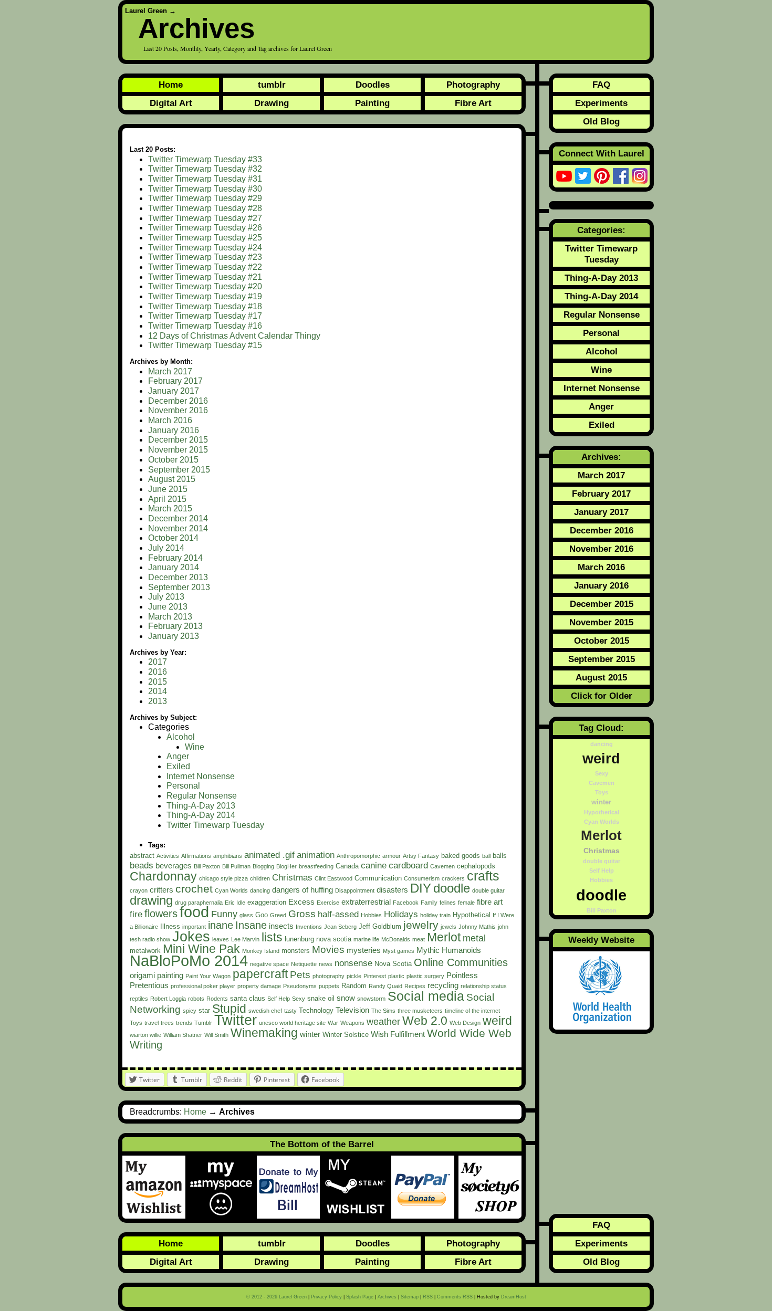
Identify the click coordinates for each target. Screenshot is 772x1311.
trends (184, 1023)
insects (281, 925)
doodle (451, 888)
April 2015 (167, 499)
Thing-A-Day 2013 (200, 805)
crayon (139, 890)
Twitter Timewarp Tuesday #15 (205, 345)
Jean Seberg (340, 927)
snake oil (321, 998)
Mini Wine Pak (201, 949)
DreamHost (513, 1296)
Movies (328, 949)
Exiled (178, 766)
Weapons (352, 1023)
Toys (136, 1023)
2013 (157, 701)
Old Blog (601, 121)
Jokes (191, 937)
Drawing (271, 103)
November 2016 (178, 410)
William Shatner (182, 1035)
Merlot (444, 937)
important (194, 927)
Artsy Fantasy (421, 856)
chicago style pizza (223, 878)
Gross (302, 913)
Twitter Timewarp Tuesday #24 (205, 247)
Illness (170, 926)
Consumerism (422, 878)
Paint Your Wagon (208, 976)
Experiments (601, 103)
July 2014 (166, 547)
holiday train (435, 915)
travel (151, 1023)
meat (418, 939)
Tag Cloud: (601, 727)
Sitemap (410, 1296)
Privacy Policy (326, 1296)
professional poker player (203, 986)
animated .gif (269, 855)
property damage (259, 986)
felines (448, 902)
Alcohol (180, 736)
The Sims (383, 1011)
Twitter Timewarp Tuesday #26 (205, 227)
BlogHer (286, 866)
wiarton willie (145, 1035)
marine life (366, 939)
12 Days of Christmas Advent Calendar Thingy (234, 335)
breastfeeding (316, 866)
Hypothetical (472, 915)
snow (346, 997)
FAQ (601, 84)
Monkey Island (260, 951)
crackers (453, 878)
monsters (295, 951)
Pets (300, 974)
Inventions (309, 927)
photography (328, 976)
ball (486, 856)
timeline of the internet (472, 1011)
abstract (142, 855)
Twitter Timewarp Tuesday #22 (205, 267)
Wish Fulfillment (398, 1034)
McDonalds (395, 939)
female (466, 902)
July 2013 (166, 596)
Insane (251, 925)
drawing (151, 900)
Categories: (601, 230)
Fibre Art (473, 103)
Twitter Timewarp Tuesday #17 (205, 315)
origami (142, 975)
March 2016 (170, 420)
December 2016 (178, 400)
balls (500, 855)
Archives (387, 1296)
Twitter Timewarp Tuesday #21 (205, 276)
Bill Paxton (207, 866)
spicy (189, 1011)
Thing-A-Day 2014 (200, 815)
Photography (473, 84)
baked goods (460, 855)
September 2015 (179, 469)
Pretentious (149, 985)
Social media (426, 996)
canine (374, 865)
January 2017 (173, 390)
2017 (157, 661)
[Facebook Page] (621, 176)
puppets (329, 986)
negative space (269, 964)
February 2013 (175, 626)
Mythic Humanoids (448, 950)
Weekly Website (601, 940)
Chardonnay (163, 876)
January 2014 (173, 567)
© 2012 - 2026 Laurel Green (276, 1296)
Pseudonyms (300, 986)
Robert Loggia (168, 998)
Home (171, 84)
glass (246, 915)
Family (429, 902)
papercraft (260, 974)
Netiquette (304, 964)
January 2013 (173, 636)
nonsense (353, 963)
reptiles (139, 998)
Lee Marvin (245, 939)
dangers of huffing (302, 889)
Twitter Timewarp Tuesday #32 (205, 168)
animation (316, 855)
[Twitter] (583, 176)
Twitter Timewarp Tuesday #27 (205, 218)
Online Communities (461, 962)
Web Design (465, 1023)
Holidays (401, 914)
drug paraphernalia (199, 902)
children (260, 878)
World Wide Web (469, 1033)
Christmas (292, 878)
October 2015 (173, 459)
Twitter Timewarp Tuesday (215, 825)
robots (196, 998)
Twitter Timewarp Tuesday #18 (205, 306)
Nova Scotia (393, 964)
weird (497, 1020)
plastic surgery (425, 976)
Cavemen (442, 866)
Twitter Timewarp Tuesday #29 (205, 198)
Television (352, 1009)
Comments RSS (455, 1296)
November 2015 (178, 449)
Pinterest (374, 976)
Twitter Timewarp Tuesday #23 (205, 257)
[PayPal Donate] (424, 1187)
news (325, 964)
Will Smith (216, 1035)
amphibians (227, 856)
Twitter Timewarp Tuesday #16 (205, 325)
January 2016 (173, 430)
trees (167, 1023)
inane (220, 925)
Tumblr (203, 1023)
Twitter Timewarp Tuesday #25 (205, 237)
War (333, 1023)
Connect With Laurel (601, 153)
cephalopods (476, 866)
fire (136, 914)
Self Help (278, 998)
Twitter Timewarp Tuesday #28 (205, 208)
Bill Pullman (236, 866)
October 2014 (173, 537)
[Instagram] (640, 176)
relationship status (484, 986)
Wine (194, 746)
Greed (278, 915)
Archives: (601, 457)
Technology (316, 1010)
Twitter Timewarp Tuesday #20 (205, 286)
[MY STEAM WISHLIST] (357, 1187)
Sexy (298, 998)
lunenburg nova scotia (318, 939)
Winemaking (264, 1033)
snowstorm (371, 998)
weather (383, 1021)
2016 (157, 671)
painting (170, 975)
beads (141, 865)
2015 (157, 681)
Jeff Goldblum (380, 926)
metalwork (145, 951)
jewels (448, 927)
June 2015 (167, 489)
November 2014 (178, 528)
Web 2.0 (424, 1020)
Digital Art (171, 103)
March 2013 (170, 616)
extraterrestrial (366, 901)
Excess (301, 901)
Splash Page (359, 1296)
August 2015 (171, 479)
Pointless (462, 975)
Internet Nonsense (200, 776)
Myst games (398, 951)
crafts (483, 875)
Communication (378, 878)
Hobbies (371, 915)
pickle (354, 976)
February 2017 (175, 380)
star (204, 1010)
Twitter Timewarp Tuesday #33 (205, 159)
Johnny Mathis (477, 927)
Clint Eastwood (333, 878)
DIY (420, 888)
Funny (224, 914)
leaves (220, 939)
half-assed (338, 914)
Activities (168, 856)
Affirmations (196, 856)
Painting (372, 103)
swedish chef (265, 1011)
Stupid (229, 1008)
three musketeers (420, 1011)
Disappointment (354, 890)
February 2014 (175, 557)
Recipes (414, 986)
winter (310, 1034)
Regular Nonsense (201, 795)
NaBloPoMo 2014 (189, 960)
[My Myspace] (223, 1187)
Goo (261, 915)
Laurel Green (146, 11)
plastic (396, 976)
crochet (194, 889)
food (194, 912)
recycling (442, 985)
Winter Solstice (345, 1035)
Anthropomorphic (358, 856)
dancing (260, 890)
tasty (290, 1011)
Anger (177, 756)
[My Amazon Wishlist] (156, 1187)
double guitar (488, 890)
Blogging (263, 866)
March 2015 (170, 508)
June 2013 (167, 606)
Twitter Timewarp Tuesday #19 (205, 296)
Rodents (217, 998)
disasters (392, 889)
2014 (157, 691)
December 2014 (178, 518)
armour (391, 856)
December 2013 (178, 577)
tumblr (272, 84)
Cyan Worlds (231, 890)
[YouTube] (564, 176)
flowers (161, 913)
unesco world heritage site (292, 1023)
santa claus (247, 998)
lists (272, 937)
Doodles (373, 84)
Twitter (235, 1020)
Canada (347, 866)
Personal (183, 785)
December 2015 (178, 439)
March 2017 (170, 371)
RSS (428, 1296)
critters (161, 889)
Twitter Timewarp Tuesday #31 (205, 178)
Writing (146, 1045)
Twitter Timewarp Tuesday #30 (205, 188)
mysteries (364, 950)
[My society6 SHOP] (489, 1187)
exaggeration (266, 902)
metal (474, 938)
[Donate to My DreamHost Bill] (290, 1187)
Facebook (406, 902)
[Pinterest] (602, 176)
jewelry (421, 925)
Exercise (328, 902)
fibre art (490, 901)
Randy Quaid (385, 986)
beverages (173, 865)
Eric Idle (235, 902)
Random (354, 986)
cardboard (408, 865)
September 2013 (179, 587)
